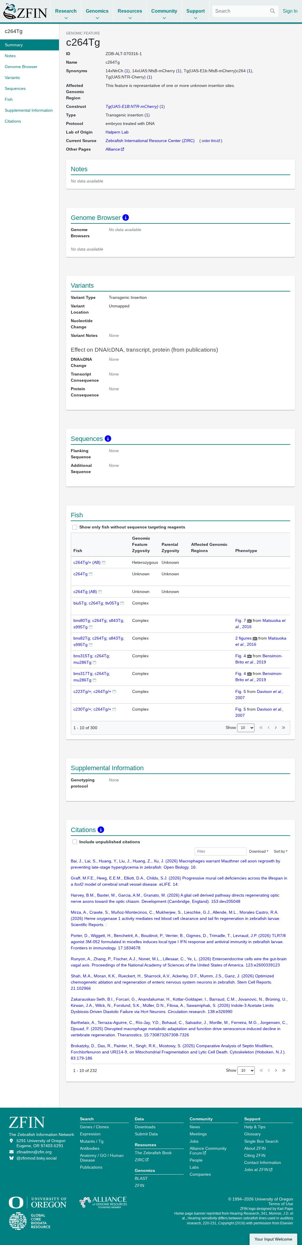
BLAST (141, 1178)
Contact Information (262, 1162)
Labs (194, 1167)
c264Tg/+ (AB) (87, 562)
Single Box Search (261, 1141)
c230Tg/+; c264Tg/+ (92, 709)
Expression (90, 1134)
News (195, 1126)
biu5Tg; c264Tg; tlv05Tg (96, 603)
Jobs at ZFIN (256, 1169)
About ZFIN (255, 1148)
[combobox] (245, 11)
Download (257, 851)
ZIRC (140, 1159)
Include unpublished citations (109, 841)
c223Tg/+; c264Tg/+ (92, 691)
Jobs (194, 1141)
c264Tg (80, 574)
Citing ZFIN (254, 1155)
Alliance (113, 149)
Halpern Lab (117, 132)
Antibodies (89, 1148)
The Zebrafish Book (153, 1152)
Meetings (198, 1134)
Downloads (145, 1126)
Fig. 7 (240, 620)
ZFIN (139, 1185)
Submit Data (146, 1134)
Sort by (279, 851)
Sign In (290, 11)
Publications (91, 1167)
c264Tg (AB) (85, 591)
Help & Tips (254, 1126)
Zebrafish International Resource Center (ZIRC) (151, 140)
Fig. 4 (240, 655)
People (196, 1160)
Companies (200, 1174)
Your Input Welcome (273, 1239)
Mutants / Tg (92, 1141)
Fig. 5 (240, 691)
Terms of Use (280, 1203)
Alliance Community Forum (208, 1150)
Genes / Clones (94, 1126)
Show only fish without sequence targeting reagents (132, 527)
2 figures (243, 638)
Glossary (252, 1134)
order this (209, 141)
